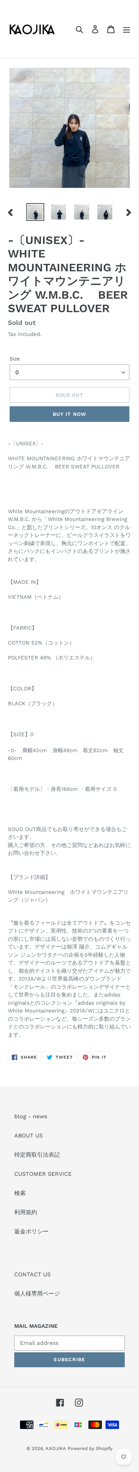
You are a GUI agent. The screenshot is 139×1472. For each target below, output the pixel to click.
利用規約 (25, 1212)
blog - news (30, 1116)
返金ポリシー (31, 1231)
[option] (35, 212)
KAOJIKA (56, 1448)
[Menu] (126, 29)
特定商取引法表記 (37, 1154)
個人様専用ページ (37, 1293)
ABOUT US (28, 1135)
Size (15, 359)
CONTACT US (32, 1274)
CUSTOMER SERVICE (43, 1173)
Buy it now (69, 414)
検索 (20, 1193)
